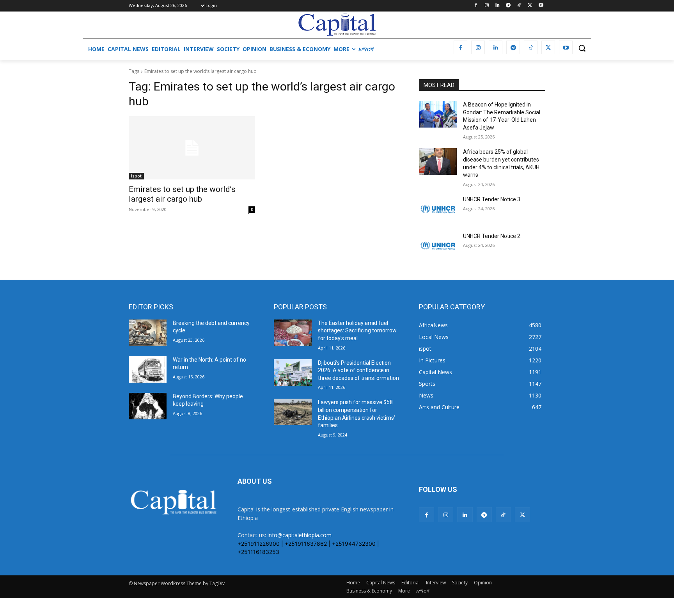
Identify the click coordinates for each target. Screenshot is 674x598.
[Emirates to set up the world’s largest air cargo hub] (192, 147)
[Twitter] (529, 5)
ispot (136, 176)
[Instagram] (486, 5)
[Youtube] (540, 5)
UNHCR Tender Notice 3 (491, 199)
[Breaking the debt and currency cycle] (148, 332)
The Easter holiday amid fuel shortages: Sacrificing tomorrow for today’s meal (357, 330)
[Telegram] (508, 5)
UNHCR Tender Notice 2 (491, 236)
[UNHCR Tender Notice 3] (438, 209)
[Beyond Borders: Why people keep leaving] (148, 406)
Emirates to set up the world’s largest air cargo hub (182, 194)
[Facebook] (475, 5)
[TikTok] (519, 5)
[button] (582, 48)
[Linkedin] (497, 5)
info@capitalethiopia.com (300, 535)
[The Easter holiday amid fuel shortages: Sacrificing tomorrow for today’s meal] (293, 332)
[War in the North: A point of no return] (148, 369)
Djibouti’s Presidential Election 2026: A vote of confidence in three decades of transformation (358, 370)
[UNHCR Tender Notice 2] (438, 245)
